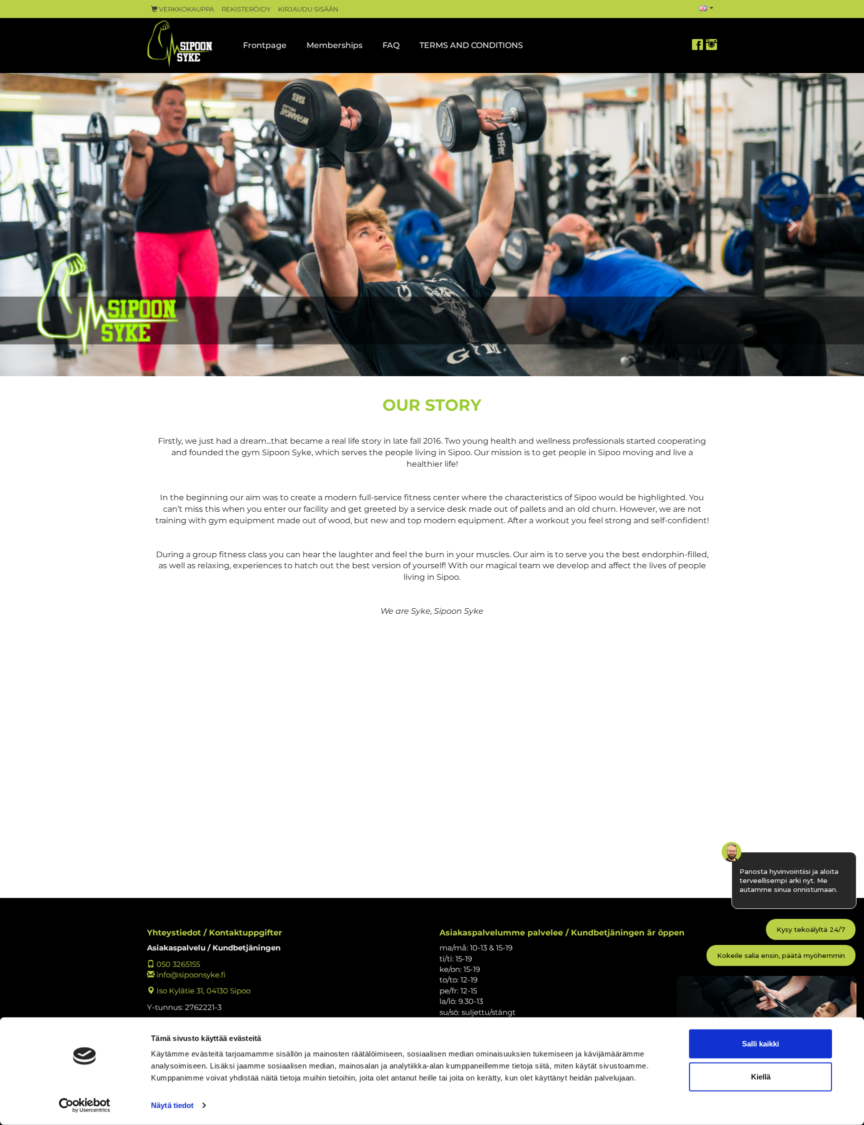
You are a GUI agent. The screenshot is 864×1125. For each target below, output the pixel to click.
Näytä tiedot (172, 1105)
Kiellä (760, 1076)
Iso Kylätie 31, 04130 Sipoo (202, 990)
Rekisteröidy (246, 9)
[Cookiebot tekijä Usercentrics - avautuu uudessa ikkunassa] (84, 1105)
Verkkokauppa (186, 9)
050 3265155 (177, 964)
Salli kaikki (760, 1043)
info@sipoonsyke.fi (190, 974)
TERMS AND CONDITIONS (471, 45)
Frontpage (264, 45)
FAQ (391, 45)
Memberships (334, 45)
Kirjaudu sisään (308, 9)
